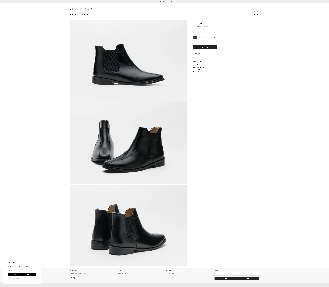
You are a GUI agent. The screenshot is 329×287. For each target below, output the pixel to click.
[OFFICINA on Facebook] (71, 278)
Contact (91, 14)
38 (205, 37)
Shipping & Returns (124, 273)
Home (72, 14)
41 (195, 41)
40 (215, 37)
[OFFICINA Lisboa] (81, 9)
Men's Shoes (170, 277)
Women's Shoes (170, 275)
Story (86, 14)
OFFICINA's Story (171, 273)
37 (200, 37)
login (249, 14)
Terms (120, 275)
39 (210, 37)
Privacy (120, 277)
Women (77, 14)
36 (195, 37)
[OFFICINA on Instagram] (74, 278)
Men (82, 14)
